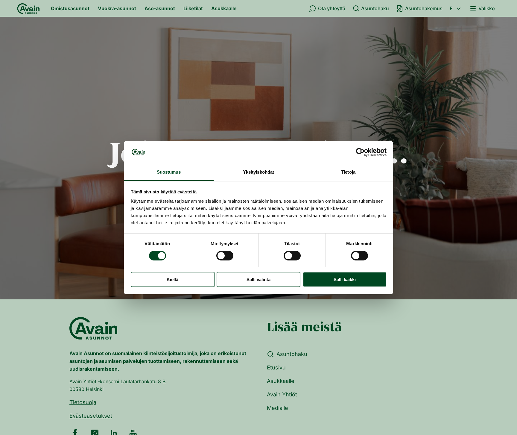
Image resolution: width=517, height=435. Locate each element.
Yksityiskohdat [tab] (258, 172)
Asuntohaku (375, 8)
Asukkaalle (224, 8)
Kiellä (172, 279)
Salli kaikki (345, 279)
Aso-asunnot (160, 8)
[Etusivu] (28, 8)
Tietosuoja (82, 402)
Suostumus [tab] (169, 172)
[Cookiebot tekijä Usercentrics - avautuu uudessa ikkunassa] (360, 152)
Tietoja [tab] (348, 172)
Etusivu (276, 367)
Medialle (277, 408)
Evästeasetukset (90, 416)
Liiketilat (193, 8)
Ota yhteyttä (331, 8)
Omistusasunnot (70, 8)
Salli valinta (258, 279)
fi (452, 8)
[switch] (224, 255)
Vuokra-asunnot (117, 8)
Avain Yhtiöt (282, 394)
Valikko (486, 8)
